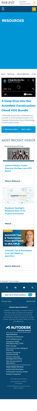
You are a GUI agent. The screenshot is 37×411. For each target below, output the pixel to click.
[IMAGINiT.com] (8, 3)
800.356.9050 (31, 301)
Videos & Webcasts (22, 74)
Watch (8, 224)
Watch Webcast (12, 181)
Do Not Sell (20, 388)
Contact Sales (6, 301)
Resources (11, 74)
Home (3, 74)
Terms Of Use (23, 386)
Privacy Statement (13, 386)
